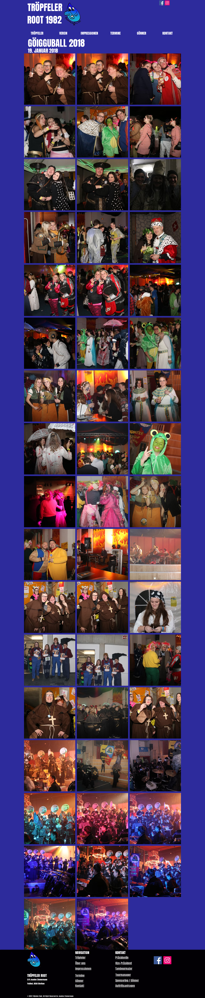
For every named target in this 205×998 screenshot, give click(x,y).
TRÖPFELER (45, 7)
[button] (121, 958)
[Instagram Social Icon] (167, 2)
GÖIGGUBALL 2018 (56, 43)
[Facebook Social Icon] (161, 2)
